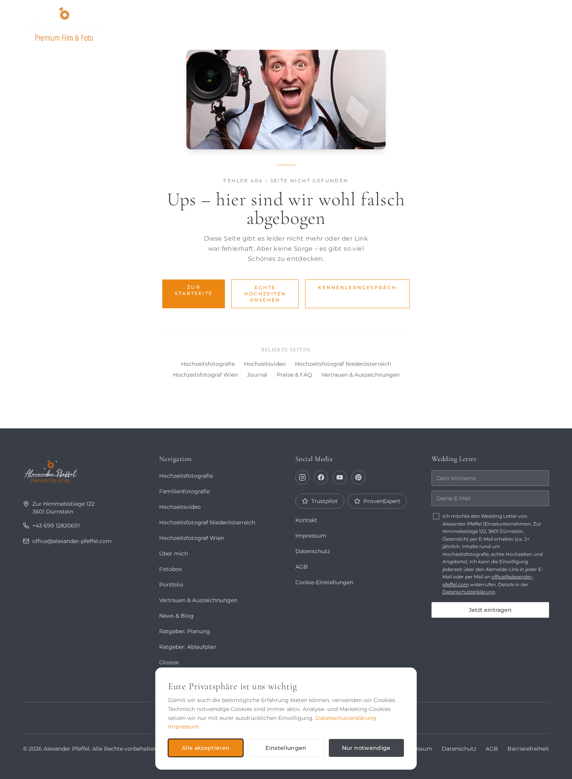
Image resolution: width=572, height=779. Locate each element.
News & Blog (176, 615)
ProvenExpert (381, 501)
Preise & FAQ (294, 374)
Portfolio (331, 21)
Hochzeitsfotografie (208, 363)
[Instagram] (302, 477)
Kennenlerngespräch (357, 287)
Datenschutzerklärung (468, 592)
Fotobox (481, 21)
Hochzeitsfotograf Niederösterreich (343, 363)
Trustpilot (324, 501)
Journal (434, 21)
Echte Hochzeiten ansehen (265, 294)
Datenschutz (312, 551)
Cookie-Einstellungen (324, 582)
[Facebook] (321, 477)
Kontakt (527, 21)
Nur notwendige (366, 747)
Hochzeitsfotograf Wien (205, 374)
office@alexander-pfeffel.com (72, 541)
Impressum (310, 535)
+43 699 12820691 (56, 525)
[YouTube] (340, 477)
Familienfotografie (184, 491)
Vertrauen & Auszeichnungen (360, 374)
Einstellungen (286, 747)
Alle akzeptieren (206, 747)
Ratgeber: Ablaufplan (187, 646)
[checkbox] (436, 516)
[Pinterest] (358, 477)
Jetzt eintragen (490, 609)
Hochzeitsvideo (265, 363)
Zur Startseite (193, 290)
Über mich (384, 21)
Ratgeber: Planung (184, 631)
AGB (301, 566)
